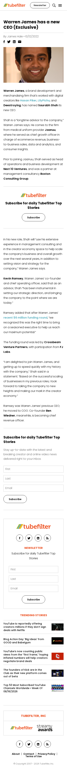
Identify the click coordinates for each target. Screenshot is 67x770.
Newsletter (40, 5)
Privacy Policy (46, 754)
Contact (28, 754)
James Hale (15, 36)
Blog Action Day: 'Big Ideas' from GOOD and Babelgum (23, 641)
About (16, 754)
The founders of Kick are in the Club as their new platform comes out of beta (25, 673)
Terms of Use (33, 756)
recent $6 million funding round (25, 318)
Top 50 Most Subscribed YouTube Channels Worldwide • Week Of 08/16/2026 (24, 688)
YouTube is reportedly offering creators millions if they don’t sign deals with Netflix (24, 627)
